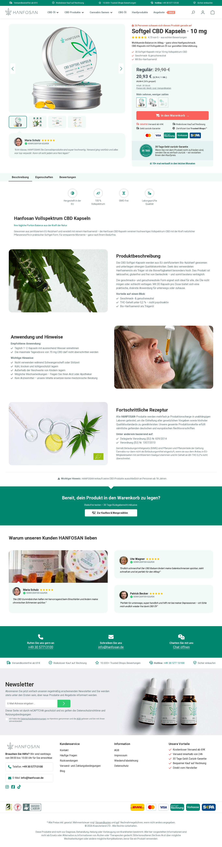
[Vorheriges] (12, 68)
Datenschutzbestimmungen (33, 719)
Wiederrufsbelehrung (126, 760)
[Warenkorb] (213, 12)
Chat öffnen (181, 647)
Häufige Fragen (68, 755)
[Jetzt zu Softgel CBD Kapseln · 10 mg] (67, 68)
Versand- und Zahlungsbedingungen (80, 765)
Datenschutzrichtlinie (89, 710)
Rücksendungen (69, 760)
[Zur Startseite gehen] (21, 11)
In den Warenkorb (173, 115)
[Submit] (63, 703)
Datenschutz (121, 765)
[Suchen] (193, 12)
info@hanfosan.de (111, 647)
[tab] (20, 177)
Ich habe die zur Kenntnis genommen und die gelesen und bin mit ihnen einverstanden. (57, 720)
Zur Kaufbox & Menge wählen (112, 513)
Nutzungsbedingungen (18, 714)
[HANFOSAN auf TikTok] (20, 787)
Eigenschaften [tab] (44, 177)
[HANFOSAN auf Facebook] (14, 787)
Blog (62, 771)
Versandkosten (103, 822)
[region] (67, 76)
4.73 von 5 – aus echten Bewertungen (167, 37)
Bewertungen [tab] (67, 177)
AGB (79, 719)
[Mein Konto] (203, 12)
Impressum (120, 755)
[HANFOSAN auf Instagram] (8, 787)
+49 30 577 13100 (171, 3)
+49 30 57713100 (40, 647)
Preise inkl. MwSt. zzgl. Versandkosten (153, 88)
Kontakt (64, 750)
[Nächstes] (121, 68)
